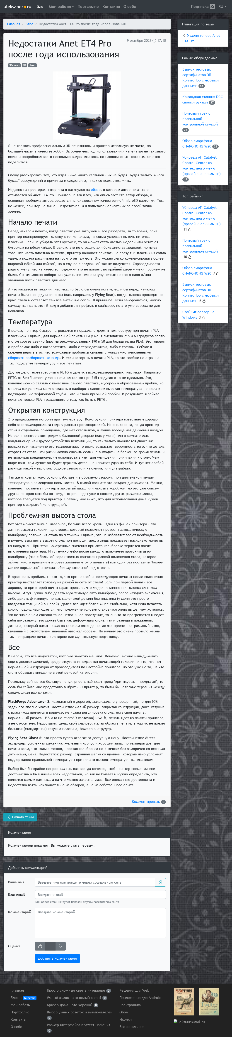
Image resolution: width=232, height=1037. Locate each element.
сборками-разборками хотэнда (34, 358)
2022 (147, 40)
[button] (61, 6)
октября (136, 40)
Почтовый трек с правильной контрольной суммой (200, 118)
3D (24, 65)
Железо (14, 65)
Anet (32, 65)
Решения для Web (134, 990)
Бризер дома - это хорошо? (72, 1005)
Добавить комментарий (57, 958)
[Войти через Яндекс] (160, 882)
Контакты (111, 6)
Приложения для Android (140, 997)
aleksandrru (17, 6)
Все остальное (131, 1027)
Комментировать (148, 801)
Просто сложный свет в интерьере (78, 990)
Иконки (125, 1019)
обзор (96, 189)
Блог (41, 6)
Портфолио (88, 6)
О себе (129, 6)
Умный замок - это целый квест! (76, 997)
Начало (22, 817)
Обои (123, 1012)
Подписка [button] (200, 6)
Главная (13, 24)
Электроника (130, 1005)
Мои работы (21, 1005)
